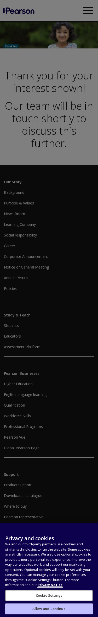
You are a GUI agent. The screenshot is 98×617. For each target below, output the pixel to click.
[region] (49, 570)
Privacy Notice (50, 584)
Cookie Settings (49, 595)
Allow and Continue (48, 608)
